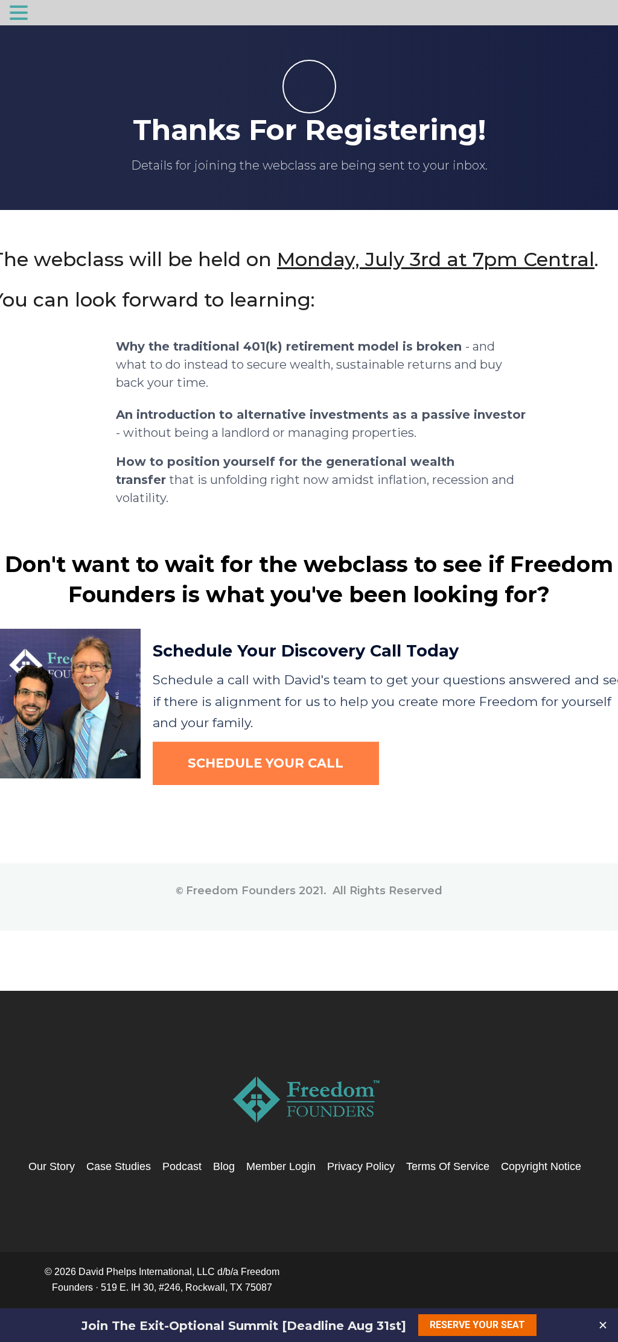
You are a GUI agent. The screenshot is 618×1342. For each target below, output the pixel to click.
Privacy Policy (361, 1166)
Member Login (281, 1166)
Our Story (51, 1166)
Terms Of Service (447, 1166)
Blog (224, 1166)
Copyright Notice (541, 1166)
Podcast (182, 1166)
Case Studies (118, 1166)
